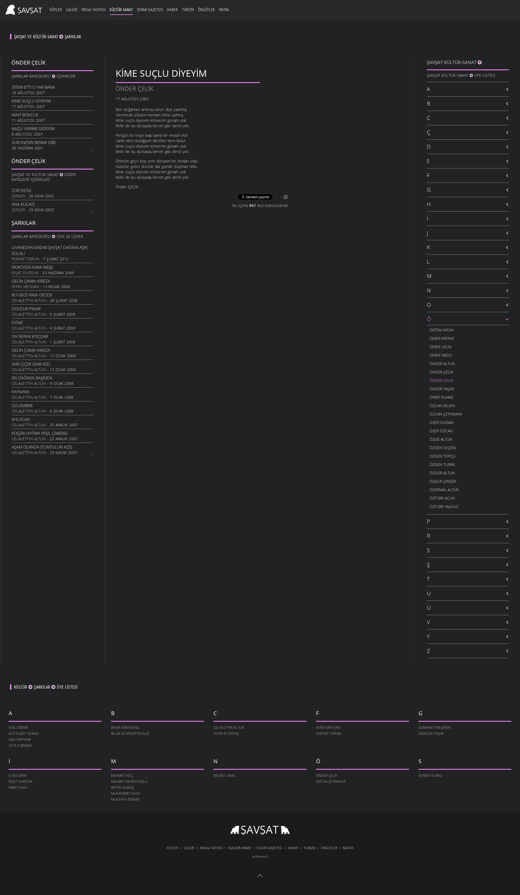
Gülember (22, 405)
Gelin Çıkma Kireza (31, 281)
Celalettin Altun (29, 300)
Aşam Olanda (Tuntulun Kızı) (42, 447)
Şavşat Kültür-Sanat (452, 62)
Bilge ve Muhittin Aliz (130, 733)
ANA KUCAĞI (23, 204)
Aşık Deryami (20, 739)
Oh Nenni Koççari (30, 336)
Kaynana (21, 391)
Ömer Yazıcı (441, 355)
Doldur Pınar (26, 308)
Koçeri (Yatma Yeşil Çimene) (39, 433)
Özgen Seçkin (443, 447)
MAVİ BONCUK (25, 114)
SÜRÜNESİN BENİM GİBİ (34, 142)
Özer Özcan (441, 430)
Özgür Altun (442, 472)
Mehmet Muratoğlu (129, 781)
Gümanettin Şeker (434, 727)
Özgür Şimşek (443, 481)
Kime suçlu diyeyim (31, 101)
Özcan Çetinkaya (446, 414)
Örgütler (206, 9)
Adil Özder (18, 727)
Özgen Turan (442, 464)
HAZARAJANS (260, 856)
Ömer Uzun (440, 346)
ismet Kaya (18, 787)
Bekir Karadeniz (125, 727)
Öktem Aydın (442, 330)
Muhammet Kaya (125, 793)
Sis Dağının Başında (32, 378)
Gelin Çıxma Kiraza (31, 350)
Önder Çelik (135, 88)
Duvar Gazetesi (150, 9)
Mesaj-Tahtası (94, 9)
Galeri (71, 9)
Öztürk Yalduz (444, 506)
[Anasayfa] (23, 9)
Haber (172, 9)
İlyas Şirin (17, 775)
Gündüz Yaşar (431, 733)
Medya (224, 9)
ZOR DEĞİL (22, 190)
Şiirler (18, 196)
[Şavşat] (260, 831)
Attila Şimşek (20, 745)
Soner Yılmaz (430, 775)
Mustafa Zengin (125, 799)
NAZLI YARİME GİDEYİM (33, 128)
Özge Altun (441, 439)
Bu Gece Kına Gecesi (32, 295)
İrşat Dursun (25, 272)
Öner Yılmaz (441, 397)
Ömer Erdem (442, 338)
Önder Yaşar (442, 388)
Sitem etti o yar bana (33, 87)
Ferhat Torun (25, 258)
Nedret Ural (224, 775)
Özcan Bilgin (442, 405)
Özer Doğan (441, 422)
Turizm (188, 9)
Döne (17, 322)
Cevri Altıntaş (226, 733)
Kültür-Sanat (121, 9)
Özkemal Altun (444, 489)
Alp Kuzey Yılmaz (23, 733)
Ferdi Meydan (25, 286)
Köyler (56, 9)
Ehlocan (21, 419)
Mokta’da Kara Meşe (32, 267)
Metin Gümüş (122, 787)
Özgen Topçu (443, 456)
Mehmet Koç (122, 775)
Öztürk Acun (442, 498)
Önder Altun (442, 363)
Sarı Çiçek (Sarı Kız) (31, 364)
